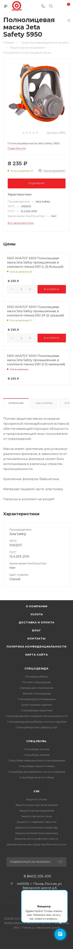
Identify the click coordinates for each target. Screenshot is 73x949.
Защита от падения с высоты (36, 821)
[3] (30, 132)
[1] (23, 132)
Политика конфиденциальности (36, 646)
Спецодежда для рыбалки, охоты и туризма (37, 721)
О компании (36, 606)
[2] (26, 132)
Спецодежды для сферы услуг (36, 727)
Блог (36, 630)
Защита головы (36, 799)
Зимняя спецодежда (37, 693)
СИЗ (36, 791)
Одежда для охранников (37, 687)
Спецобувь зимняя (36, 754)
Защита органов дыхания (36, 810)
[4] (33, 132)
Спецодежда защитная (37, 710)
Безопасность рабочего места (36, 838)
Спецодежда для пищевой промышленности (37, 716)
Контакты (36, 638)
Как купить (44, 403)
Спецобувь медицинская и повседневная (36, 760)
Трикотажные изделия (36, 704)
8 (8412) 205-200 (37, 876)
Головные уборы (36, 676)
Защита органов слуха (36, 816)
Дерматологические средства (36, 827)
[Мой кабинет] (58, 6)
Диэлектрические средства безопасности (36, 844)
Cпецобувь (36, 741)
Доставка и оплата (37, 622)
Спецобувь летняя (36, 749)
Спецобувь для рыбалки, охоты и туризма (36, 771)
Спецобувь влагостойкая (36, 777)
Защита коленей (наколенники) (36, 833)
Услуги (36, 614)
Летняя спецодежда (37, 682)
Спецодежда (36, 668)
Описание (16, 403)
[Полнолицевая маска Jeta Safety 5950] (36, 93)
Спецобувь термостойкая (37, 766)
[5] (37, 132)
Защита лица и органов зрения (36, 804)
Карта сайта (36, 654)
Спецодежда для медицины (37, 699)
